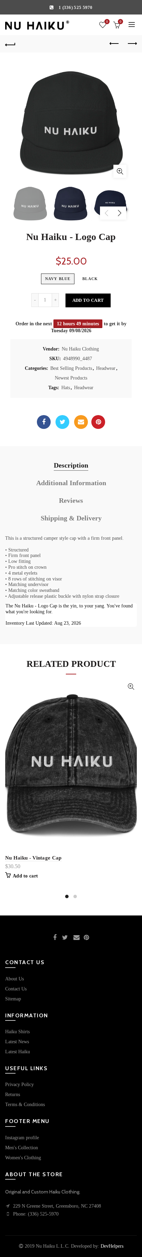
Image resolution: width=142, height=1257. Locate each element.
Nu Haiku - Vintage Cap (33, 858)
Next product (131, 44)
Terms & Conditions (25, 1104)
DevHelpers (112, 1246)
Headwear (105, 368)
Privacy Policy (19, 1084)
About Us (14, 978)
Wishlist (107, 21)
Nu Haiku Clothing (80, 349)
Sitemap (13, 998)
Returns (12, 1094)
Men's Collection (21, 1147)
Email (81, 422)
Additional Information (71, 483)
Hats (65, 387)
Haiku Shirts (17, 1031)
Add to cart (88, 300)
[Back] (10, 44)
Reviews (71, 500)
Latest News (17, 1041)
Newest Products (71, 378)
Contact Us (16, 988)
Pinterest (98, 422)
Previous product (114, 44)
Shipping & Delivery (71, 518)
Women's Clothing (23, 1157)
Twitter (62, 422)
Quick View (131, 687)
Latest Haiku (17, 1051)
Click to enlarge (119, 171)
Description (71, 465)
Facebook (44, 422)
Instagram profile (22, 1137)
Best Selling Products (71, 368)
